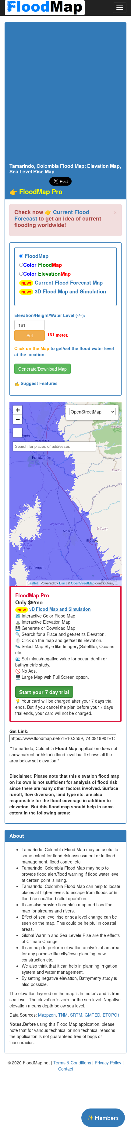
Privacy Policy (108, 1062)
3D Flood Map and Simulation (70, 291)
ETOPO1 (111, 1015)
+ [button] (18, 410)
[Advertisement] (65, 94)
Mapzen (121, 582)
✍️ (36, 383)
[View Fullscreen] (17, 432)
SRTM (76, 1015)
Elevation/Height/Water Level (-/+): (49, 315)
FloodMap (35, 255)
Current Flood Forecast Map (69, 282)
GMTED (92, 1015)
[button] (44, 692)
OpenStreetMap (82, 582)
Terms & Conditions (72, 1062)
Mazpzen (47, 1015)
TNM (63, 1015)
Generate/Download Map (42, 369)
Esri (62, 582)
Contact (65, 1069)
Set (30, 335)
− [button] (18, 419)
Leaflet (33, 582)
